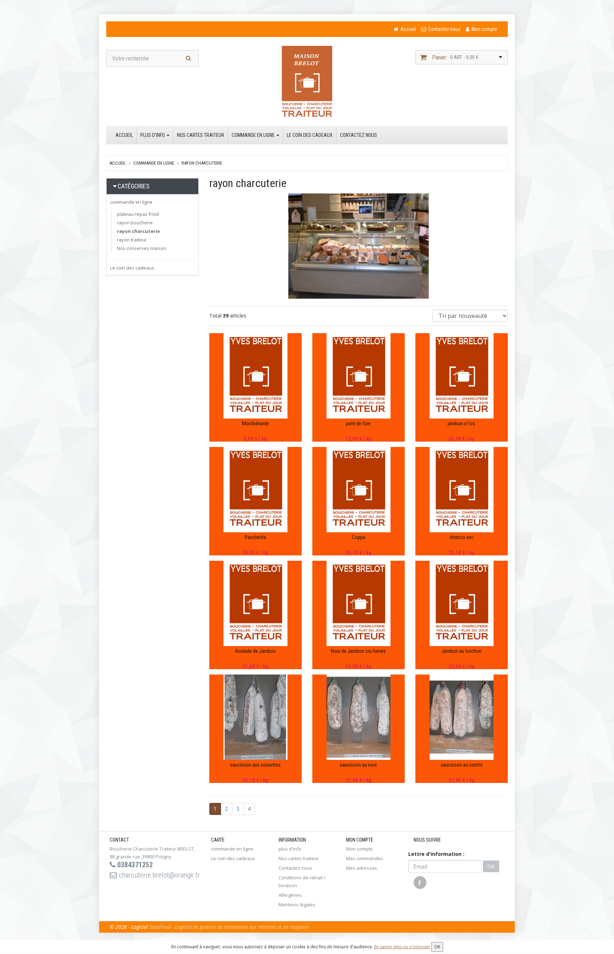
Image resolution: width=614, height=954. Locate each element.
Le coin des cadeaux (310, 135)
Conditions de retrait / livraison (302, 881)
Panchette (255, 537)
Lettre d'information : (436, 854)
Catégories (134, 186)
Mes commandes (364, 858)
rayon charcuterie (202, 163)
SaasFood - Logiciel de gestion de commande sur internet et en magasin (229, 926)
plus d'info (153, 135)
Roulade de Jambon (255, 651)
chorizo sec (461, 537)
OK (491, 866)
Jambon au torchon (461, 651)
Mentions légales (297, 904)
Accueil (124, 135)
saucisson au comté (462, 765)
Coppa (358, 537)
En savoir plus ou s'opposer (402, 947)
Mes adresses (361, 868)
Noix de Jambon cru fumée (358, 651)
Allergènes (290, 895)
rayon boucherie (135, 222)
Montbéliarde (255, 423)
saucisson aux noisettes (255, 765)
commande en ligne (254, 135)
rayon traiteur (132, 239)
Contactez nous (358, 135)
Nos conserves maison (141, 248)
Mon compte (359, 849)
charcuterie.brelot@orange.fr (158, 875)
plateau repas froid (138, 214)
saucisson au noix (358, 765)
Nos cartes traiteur (200, 135)
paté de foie (358, 423)
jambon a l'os (461, 423)
